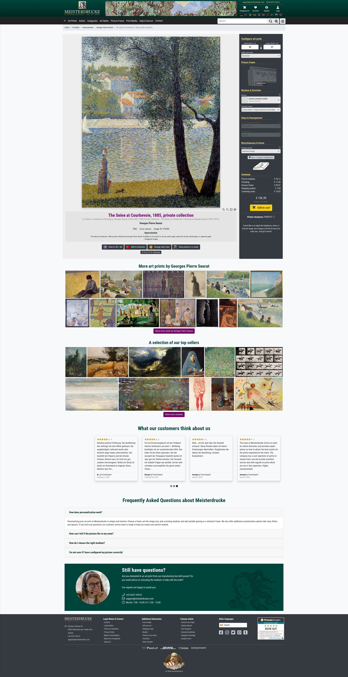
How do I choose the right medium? (87, 543)
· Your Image (146, 622)
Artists (82, 21)
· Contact (106, 622)
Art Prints (72, 21)
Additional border (247, 52)
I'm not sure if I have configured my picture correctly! (96, 552)
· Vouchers (146, 639)
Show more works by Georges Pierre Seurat (174, 331)
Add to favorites (137, 247)
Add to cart (262, 207)
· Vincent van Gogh (187, 622)
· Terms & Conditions (111, 629)
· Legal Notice (108, 625)
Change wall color (161, 247)
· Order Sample (147, 642)
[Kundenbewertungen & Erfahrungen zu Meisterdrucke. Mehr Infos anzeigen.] (271, 628)
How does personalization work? (85, 512)
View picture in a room (187, 247)
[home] (65, 20)
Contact (159, 20)
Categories (92, 21)
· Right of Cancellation (111, 635)
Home (67, 27)
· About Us (107, 642)
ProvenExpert (93, 475)
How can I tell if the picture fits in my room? (91, 533)
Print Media (131, 21)
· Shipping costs (147, 629)
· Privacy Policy (108, 632)
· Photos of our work (149, 635)
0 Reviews (156, 252)
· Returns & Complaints (111, 639)
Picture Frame (117, 21)
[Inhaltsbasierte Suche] (276, 21)
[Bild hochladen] (282, 21)
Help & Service (146, 21)
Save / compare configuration (262, 157)
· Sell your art (146, 625)
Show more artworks (174, 414)
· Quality (145, 632)
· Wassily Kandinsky (187, 632)
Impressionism (88, 27)
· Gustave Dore (185, 639)
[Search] (271, 21)
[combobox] (261, 56)
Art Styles (104, 21)
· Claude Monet (186, 625)
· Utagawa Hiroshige (187, 635)
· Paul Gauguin (185, 629)
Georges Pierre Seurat (105, 27)
